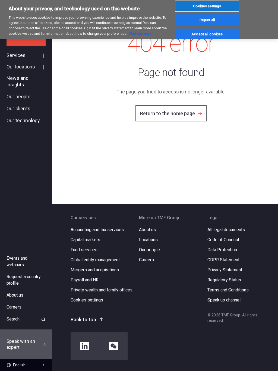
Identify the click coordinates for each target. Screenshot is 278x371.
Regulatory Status (224, 279)
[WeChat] (113, 346)
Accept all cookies (207, 34)
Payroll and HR (85, 279)
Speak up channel (224, 300)
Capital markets (85, 239)
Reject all (207, 20)
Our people (149, 249)
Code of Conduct (223, 239)
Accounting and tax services (97, 229)
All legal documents (226, 229)
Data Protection (222, 249)
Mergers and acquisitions (95, 269)
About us (147, 229)
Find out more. (140, 34)
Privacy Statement (224, 269)
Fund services (84, 249)
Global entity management (95, 259)
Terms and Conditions (228, 290)
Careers (146, 259)
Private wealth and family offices (101, 290)
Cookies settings (87, 300)
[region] (139, 19)
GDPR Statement (223, 259)
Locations (148, 239)
